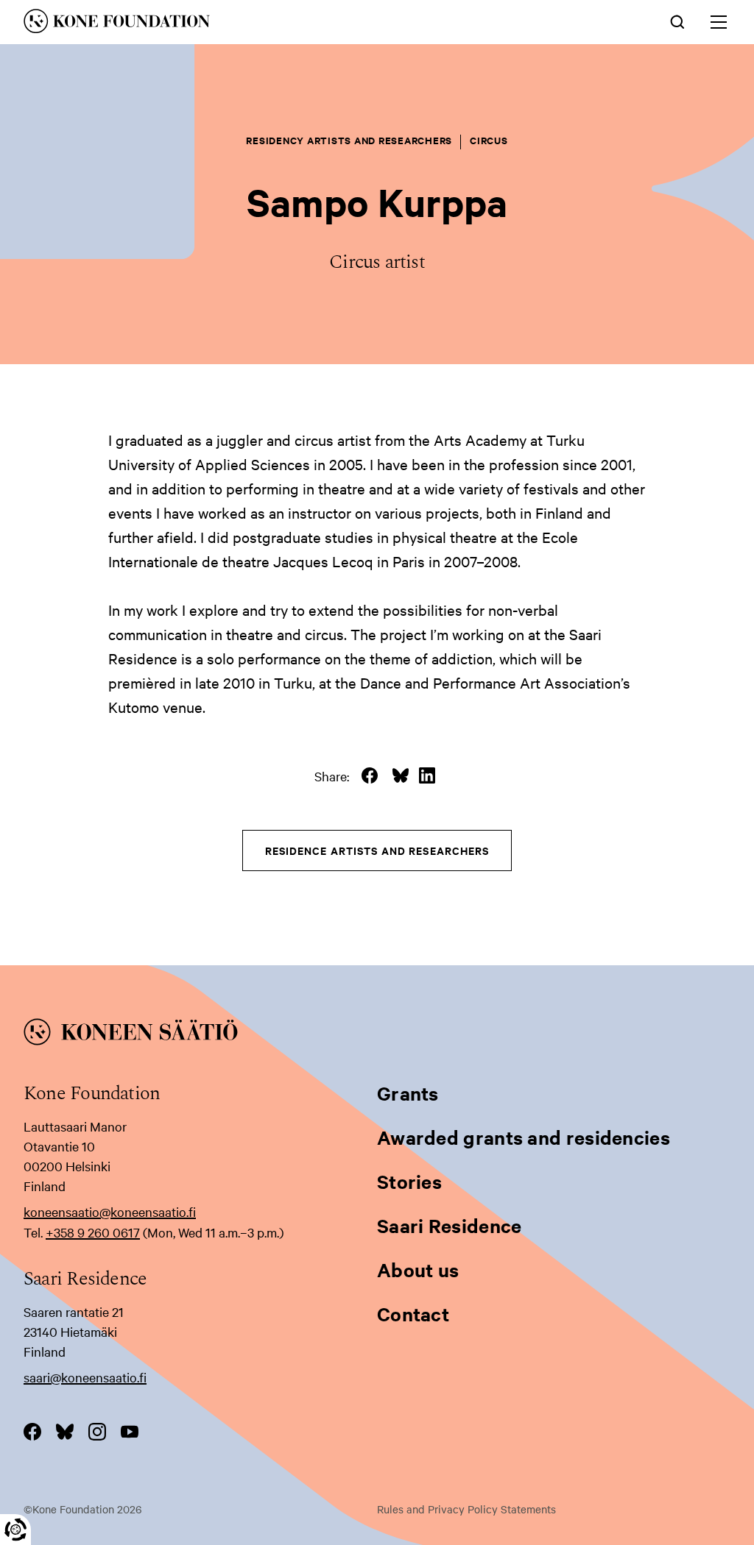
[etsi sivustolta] (677, 20)
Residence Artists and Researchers (377, 850)
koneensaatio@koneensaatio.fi (110, 1211)
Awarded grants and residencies (523, 1137)
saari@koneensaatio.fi (85, 1376)
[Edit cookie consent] (15, 1529)
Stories (409, 1181)
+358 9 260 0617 (93, 1231)
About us (418, 1269)
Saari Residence (449, 1225)
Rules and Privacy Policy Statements (466, 1509)
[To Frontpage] (377, 1034)
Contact (413, 1313)
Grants (408, 1093)
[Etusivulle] (231, 23)
